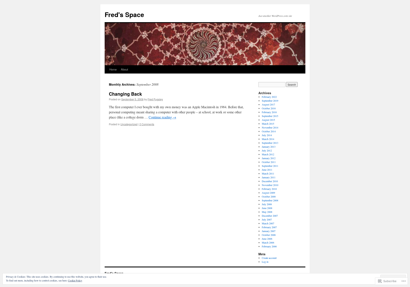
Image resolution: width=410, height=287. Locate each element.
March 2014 (268, 139)
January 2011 (268, 177)
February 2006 (269, 246)
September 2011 (270, 165)
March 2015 (268, 123)
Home (113, 69)
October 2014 (269, 131)
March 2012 (268, 154)
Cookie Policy (75, 280)
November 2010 (270, 185)
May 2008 (267, 211)
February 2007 (269, 227)
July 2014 (267, 135)
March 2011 (268, 173)
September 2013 (270, 142)
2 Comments (146, 124)
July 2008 (267, 204)
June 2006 (267, 238)
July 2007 (267, 219)
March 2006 (268, 242)
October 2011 (269, 162)
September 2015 (270, 116)
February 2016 (269, 112)
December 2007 (270, 215)
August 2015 (268, 119)
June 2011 (267, 169)
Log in (265, 261)
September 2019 (270, 100)
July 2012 (267, 150)
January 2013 (268, 146)
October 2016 (269, 108)
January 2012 (268, 158)
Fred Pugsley (155, 99)
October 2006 (269, 235)
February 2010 (269, 188)
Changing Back (125, 94)
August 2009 (268, 192)
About (124, 69)
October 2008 (269, 196)
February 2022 (269, 96)
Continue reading (162, 117)
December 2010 (270, 181)
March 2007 (268, 223)
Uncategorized (129, 124)
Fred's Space (124, 14)
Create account (269, 258)
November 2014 (270, 127)
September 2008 (270, 200)
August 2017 (268, 104)
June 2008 (267, 208)
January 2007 (268, 231)
